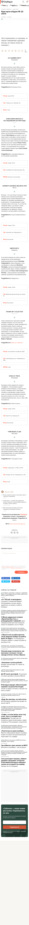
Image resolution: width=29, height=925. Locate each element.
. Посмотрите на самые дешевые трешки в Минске (14, 675)
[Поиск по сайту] (23, 2)
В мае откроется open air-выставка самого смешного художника (14, 495)
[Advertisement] (15, 541)
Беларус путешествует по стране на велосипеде (12, 664)
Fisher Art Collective (17, 342)
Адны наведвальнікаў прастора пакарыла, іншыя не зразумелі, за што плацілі (13, 621)
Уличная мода (4, 648)
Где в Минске (4, 743)
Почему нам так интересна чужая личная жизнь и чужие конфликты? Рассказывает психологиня (14, 718)
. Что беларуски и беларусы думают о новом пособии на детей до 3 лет (13, 638)
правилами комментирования (16, 568)
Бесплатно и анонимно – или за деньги (14, 746)
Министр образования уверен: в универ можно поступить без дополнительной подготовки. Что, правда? (14, 734)
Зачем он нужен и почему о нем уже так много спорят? (14, 687)
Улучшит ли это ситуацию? (14, 762)
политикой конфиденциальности (7, 567)
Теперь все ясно (5, 756)
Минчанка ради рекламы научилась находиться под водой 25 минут (13, 508)
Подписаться (14, 827)
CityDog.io (3, 17)
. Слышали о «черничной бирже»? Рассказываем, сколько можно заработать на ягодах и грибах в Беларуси (11, 603)
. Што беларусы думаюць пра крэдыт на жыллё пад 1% (14, 701)
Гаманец (3, 597)
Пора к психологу (5, 712)
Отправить (21, 572)
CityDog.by (23, 514)
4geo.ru (23, 524)
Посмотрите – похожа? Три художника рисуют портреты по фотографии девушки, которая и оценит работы (14, 502)
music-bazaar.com (15, 524)
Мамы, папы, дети (5, 632)
